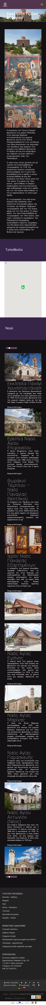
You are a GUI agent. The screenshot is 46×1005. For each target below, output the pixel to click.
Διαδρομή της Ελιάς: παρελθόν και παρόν (17, 946)
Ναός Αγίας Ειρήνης (19, 656)
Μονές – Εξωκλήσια (9, 907)
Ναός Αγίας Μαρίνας (19, 717)
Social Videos (11, 985)
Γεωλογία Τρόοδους (9, 929)
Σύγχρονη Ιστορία (9, 936)
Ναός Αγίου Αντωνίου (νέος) (19, 817)
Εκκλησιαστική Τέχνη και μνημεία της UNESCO (19, 939)
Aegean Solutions (26, 994)
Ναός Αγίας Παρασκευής (20, 755)
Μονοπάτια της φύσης (10, 914)
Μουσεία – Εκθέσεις (9, 897)
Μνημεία (5, 900)
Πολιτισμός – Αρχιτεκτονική (12, 943)
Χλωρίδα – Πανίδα (9, 918)
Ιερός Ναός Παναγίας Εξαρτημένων (21, 560)
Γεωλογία (5, 911)
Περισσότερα (14, 407)
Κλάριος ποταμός (8, 933)
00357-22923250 (11, 983)
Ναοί (4, 904)
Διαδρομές (25, 985)
